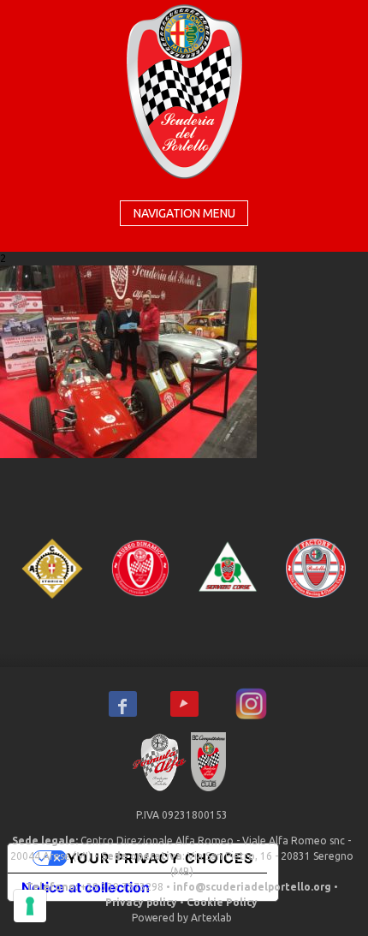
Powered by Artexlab (182, 917)
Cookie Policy (222, 902)
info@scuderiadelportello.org (252, 886)
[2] (128, 360)
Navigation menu (184, 213)
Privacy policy (141, 902)
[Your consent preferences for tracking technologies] (30, 906)
